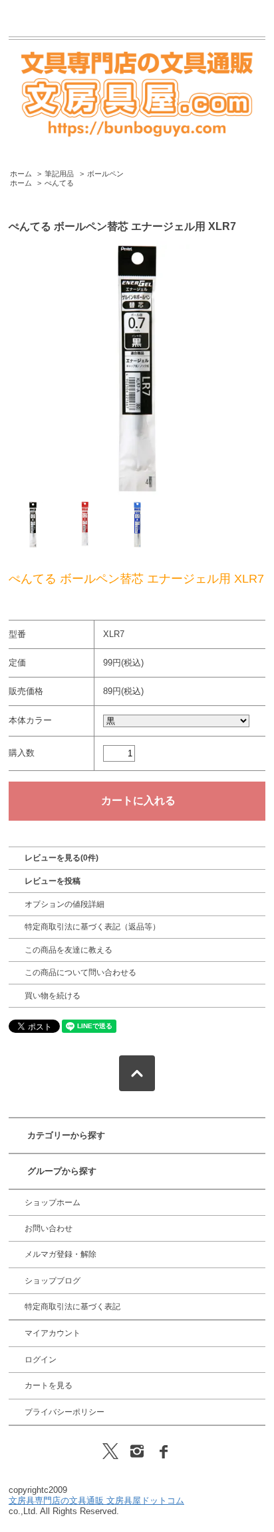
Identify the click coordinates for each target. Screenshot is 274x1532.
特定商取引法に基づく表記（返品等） (92, 926)
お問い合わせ (48, 1228)
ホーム (21, 174)
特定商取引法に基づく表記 (72, 1306)
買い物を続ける (52, 995)
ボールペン (105, 174)
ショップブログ (52, 1280)
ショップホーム (52, 1202)
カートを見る (48, 1385)
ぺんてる (59, 183)
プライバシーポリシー (64, 1412)
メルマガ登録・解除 (60, 1254)
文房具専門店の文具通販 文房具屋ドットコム (96, 1500)
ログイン (41, 1359)
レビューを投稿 (52, 881)
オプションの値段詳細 (64, 904)
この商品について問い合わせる (80, 972)
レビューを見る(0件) (61, 857)
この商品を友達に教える (68, 950)
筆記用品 (59, 174)
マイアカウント (52, 1333)
